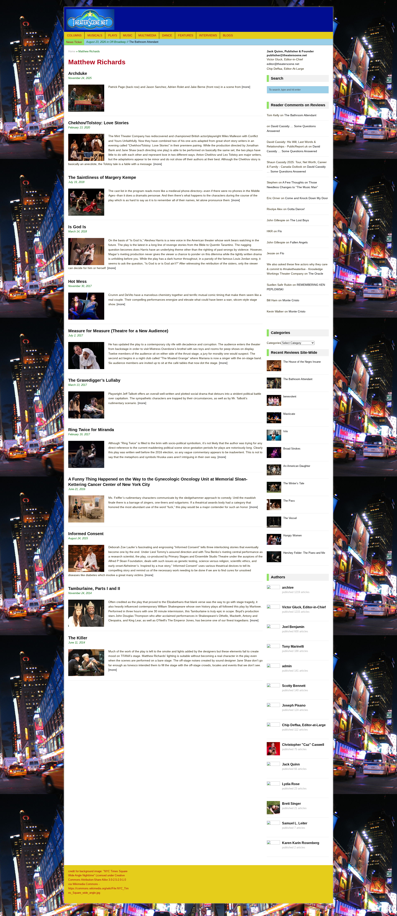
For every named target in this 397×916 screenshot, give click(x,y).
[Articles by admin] (273, 674)
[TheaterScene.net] (198, 19)
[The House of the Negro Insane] (274, 368)
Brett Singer (291, 803)
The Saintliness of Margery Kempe (102, 177)
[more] (246, 86)
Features (185, 35)
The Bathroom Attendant (300, 115)
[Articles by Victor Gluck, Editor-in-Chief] (273, 615)
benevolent (114, 41)
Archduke (77, 73)
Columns (74, 35)
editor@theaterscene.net (283, 64)
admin (287, 666)
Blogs (228, 35)
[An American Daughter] (274, 473)
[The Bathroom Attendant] (274, 386)
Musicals (94, 35)
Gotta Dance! (296, 209)
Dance (167, 35)
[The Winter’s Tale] (274, 490)
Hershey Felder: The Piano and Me (304, 552)
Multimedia (147, 35)
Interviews (208, 35)
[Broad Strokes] (274, 455)
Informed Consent (86, 533)
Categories (274, 342)
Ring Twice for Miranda (91, 429)
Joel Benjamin (293, 627)
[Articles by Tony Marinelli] (273, 654)
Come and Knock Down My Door (306, 198)
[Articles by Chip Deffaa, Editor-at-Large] (273, 733)
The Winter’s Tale (293, 483)
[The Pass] (274, 507)
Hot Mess (77, 281)
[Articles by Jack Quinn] (273, 772)
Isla (285, 431)
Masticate (289, 413)
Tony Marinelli (293, 646)
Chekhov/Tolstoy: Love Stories (98, 123)
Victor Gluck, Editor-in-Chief (304, 607)
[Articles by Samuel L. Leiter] (273, 831)
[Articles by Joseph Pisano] (273, 713)
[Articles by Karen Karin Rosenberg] (273, 851)
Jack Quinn (291, 764)
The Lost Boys (299, 220)
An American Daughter (296, 466)
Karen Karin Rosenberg (300, 843)
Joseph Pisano (294, 705)
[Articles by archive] (273, 595)
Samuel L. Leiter (294, 823)
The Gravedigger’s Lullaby (94, 380)
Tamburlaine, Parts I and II (94, 588)
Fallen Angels (299, 242)
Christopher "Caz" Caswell (303, 744)
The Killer (77, 638)
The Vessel (290, 518)
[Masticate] (274, 420)
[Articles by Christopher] (273, 753)
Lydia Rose (291, 784)
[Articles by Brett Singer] (273, 811)
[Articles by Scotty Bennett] (273, 694)
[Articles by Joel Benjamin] (273, 635)
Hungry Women (292, 535)
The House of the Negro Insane (302, 361)
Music (127, 35)
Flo (280, 231)
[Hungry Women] (274, 542)
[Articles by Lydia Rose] (273, 792)
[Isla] (274, 438)
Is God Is (77, 227)
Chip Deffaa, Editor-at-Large (304, 725)
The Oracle (316, 273)
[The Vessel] (274, 525)
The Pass (289, 500)
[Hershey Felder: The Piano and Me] (274, 559)
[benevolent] (274, 403)
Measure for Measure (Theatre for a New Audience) (118, 331)
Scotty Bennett (293, 686)
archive (288, 587)
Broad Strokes (291, 448)
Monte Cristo (290, 300)
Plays (112, 35)
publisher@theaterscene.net (287, 55)
